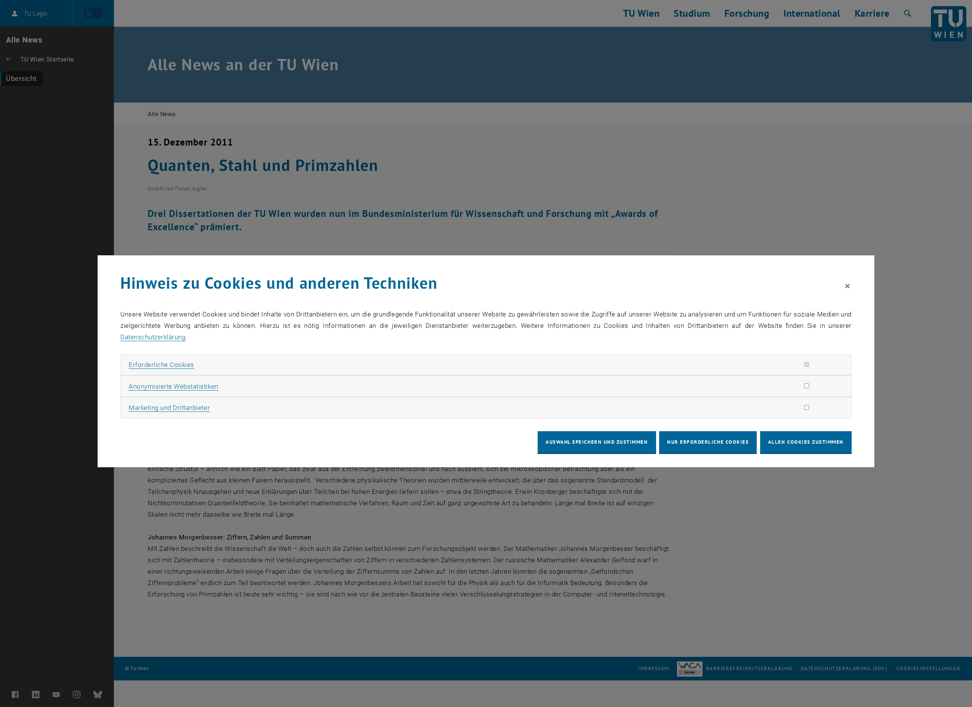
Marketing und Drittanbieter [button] (169, 407)
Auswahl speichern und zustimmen (597, 442)
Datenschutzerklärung (152, 337)
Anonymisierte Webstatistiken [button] (173, 386)
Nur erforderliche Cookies (708, 442)
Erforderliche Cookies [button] (161, 365)
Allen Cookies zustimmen (806, 442)
